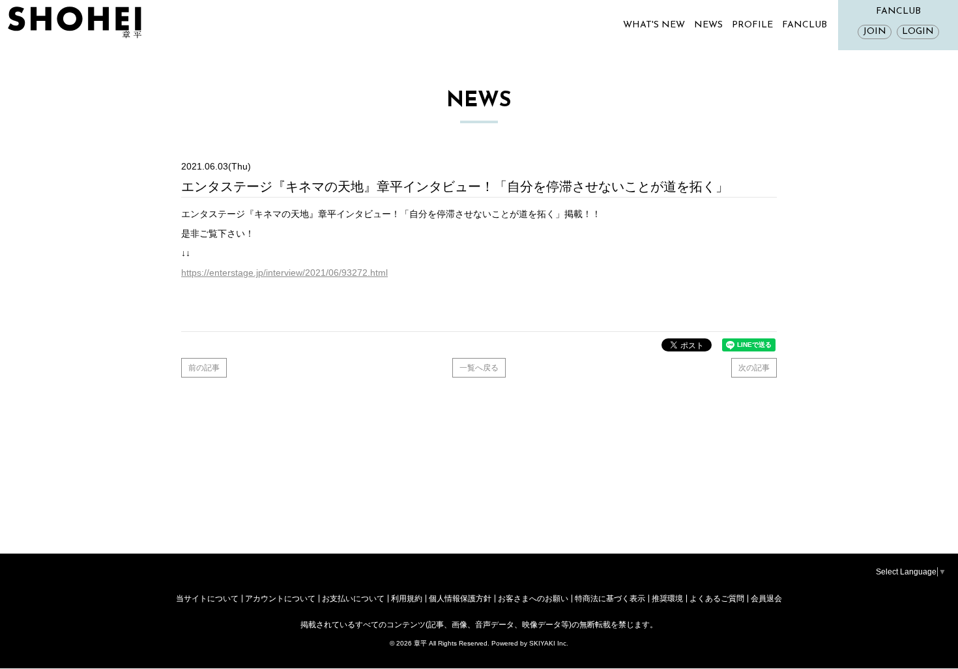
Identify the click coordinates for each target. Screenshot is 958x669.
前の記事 (204, 367)
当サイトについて (207, 598)
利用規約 (406, 598)
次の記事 (754, 367)
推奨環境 (667, 598)
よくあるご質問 (716, 598)
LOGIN (918, 32)
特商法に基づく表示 (610, 598)
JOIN (874, 32)
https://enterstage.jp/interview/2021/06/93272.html (284, 272)
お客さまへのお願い (533, 598)
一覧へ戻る (479, 367)
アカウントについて (280, 598)
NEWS (708, 25)
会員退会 (766, 598)
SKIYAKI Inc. (548, 643)
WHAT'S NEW (654, 25)
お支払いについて (353, 598)
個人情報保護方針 (460, 598)
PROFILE (752, 25)
